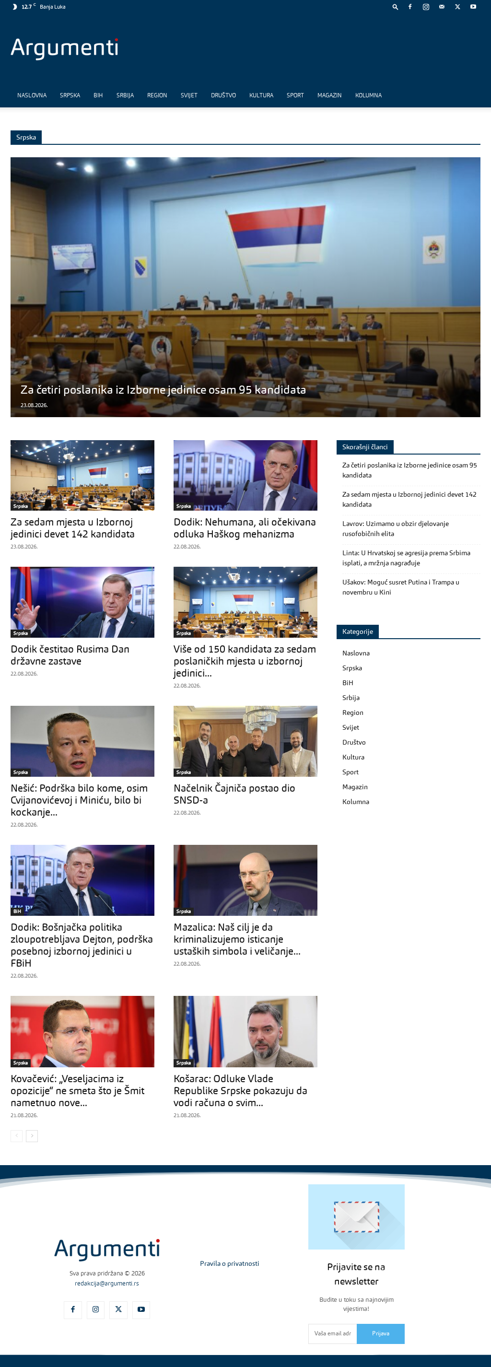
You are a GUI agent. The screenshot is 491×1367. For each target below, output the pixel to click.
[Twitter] (457, 6)
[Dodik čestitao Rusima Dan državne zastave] (82, 602)
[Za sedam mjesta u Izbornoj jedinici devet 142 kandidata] (82, 475)
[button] (395, 6)
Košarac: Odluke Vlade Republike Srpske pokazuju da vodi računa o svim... (240, 1092)
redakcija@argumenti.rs (107, 1284)
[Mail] (441, 6)
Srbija (125, 96)
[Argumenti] (107, 1250)
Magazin (329, 96)
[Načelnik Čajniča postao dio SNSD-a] (245, 741)
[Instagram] (426, 6)
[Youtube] (473, 6)
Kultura (261, 96)
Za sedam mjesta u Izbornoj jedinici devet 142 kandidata (409, 499)
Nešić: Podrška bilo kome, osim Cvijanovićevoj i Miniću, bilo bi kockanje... (79, 801)
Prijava (380, 1334)
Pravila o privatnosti (229, 1264)
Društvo (223, 96)
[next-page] (32, 1136)
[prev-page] (17, 1136)
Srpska (70, 96)
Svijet (189, 96)
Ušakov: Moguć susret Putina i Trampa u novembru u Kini (400, 587)
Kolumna (368, 96)
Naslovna (32, 96)
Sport (295, 96)
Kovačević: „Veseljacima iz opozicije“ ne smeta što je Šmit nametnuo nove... (77, 1092)
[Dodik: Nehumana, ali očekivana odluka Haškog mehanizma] (245, 475)
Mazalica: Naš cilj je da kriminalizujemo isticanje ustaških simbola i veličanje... (237, 940)
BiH (98, 96)
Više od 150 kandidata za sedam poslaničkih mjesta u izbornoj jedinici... (245, 662)
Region (157, 96)
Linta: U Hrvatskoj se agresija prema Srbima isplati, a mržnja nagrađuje (406, 558)
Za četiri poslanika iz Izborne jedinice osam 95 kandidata (163, 391)
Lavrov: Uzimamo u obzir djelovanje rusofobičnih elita (395, 529)
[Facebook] (410, 6)
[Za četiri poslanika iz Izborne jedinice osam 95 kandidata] (245, 287)
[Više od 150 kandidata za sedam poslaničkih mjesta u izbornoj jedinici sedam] (245, 602)
